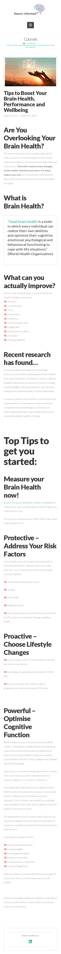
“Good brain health (22, 221)
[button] (30, 25)
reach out (34, 902)
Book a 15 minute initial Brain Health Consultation (28, 502)
